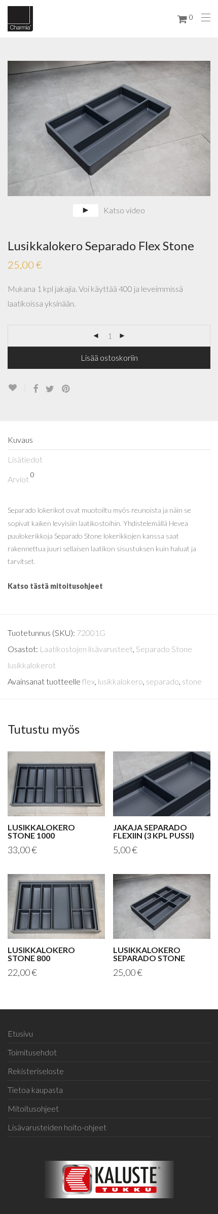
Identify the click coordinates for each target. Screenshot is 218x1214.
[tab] (109, 440)
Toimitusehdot (32, 1052)
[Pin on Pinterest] (66, 389)
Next (208, 128)
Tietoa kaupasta (35, 1089)
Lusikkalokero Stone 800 (41, 954)
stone (192, 681)
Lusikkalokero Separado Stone (149, 954)
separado (162, 681)
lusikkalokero (120, 681)
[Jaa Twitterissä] (50, 389)
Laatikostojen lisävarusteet (86, 649)
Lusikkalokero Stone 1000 (41, 831)
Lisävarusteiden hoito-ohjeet (57, 1127)
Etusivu (20, 1033)
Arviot (21, 477)
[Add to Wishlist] (16, 388)
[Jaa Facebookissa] (35, 389)
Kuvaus (20, 439)
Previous (10, 128)
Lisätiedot (25, 459)
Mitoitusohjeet (33, 1108)
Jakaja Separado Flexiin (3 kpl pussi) (153, 831)
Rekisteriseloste (36, 1071)
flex (88, 681)
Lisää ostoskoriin (109, 357)
